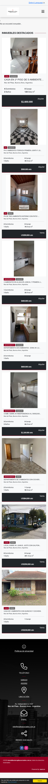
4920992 (24, 683)
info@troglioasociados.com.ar (24, 727)
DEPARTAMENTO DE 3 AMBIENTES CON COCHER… (22, 479)
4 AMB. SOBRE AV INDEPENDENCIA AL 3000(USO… (22, 414)
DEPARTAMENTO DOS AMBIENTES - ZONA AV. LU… (22, 348)
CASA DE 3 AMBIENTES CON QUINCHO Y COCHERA (22, 611)
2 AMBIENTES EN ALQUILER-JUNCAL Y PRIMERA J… (23, 282)
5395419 (24, 680)
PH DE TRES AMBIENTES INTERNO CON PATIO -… (21, 216)
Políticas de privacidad (24, 651)
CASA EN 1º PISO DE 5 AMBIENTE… (24, 79)
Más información (12, 782)
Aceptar (40, 781)
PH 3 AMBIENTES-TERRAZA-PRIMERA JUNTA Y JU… (22, 150)
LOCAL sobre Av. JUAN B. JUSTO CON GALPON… (22, 545)
